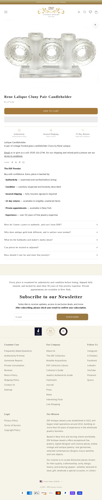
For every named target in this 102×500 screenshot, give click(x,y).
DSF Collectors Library (57, 365)
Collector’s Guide (54, 370)
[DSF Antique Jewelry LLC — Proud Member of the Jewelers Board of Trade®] (63, 331)
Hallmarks (51, 380)
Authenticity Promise (14, 355)
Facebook (92, 360)
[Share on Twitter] (16, 162)
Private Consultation (14, 365)
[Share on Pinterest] (20, 162)
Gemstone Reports (13, 360)
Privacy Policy (11, 420)
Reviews (8, 370)
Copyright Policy (12, 430)
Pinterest (91, 375)
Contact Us (9, 385)
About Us (50, 351)
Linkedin (91, 365)
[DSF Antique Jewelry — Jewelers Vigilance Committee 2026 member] (50, 331)
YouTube (91, 370)
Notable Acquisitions (56, 360)
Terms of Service (12, 425)
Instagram (92, 351)
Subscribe (72, 317)
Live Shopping (53, 404)
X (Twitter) (92, 355)
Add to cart (51, 111)
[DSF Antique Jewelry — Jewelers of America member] (38, 331)
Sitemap (8, 389)
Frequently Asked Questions (18, 351)
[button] (51, 119)
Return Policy (10, 375)
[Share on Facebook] (12, 162)
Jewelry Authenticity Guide (59, 375)
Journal (50, 385)
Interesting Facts (54, 399)
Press (49, 389)
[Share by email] (23, 162)
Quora (90, 380)
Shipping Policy (11, 380)
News (49, 394)
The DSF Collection (55, 355)
